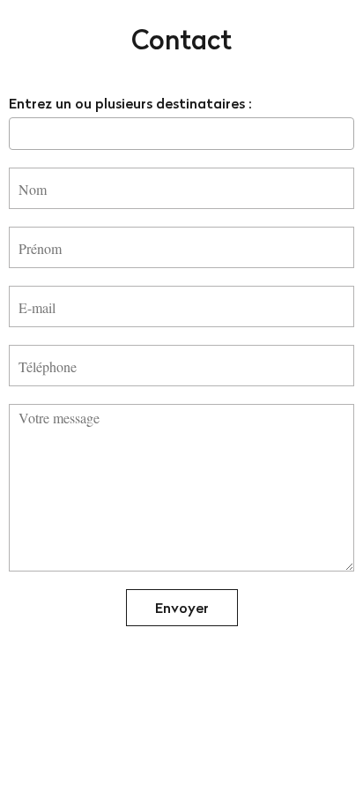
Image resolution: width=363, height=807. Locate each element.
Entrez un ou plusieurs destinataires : (130, 103)
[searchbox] (19, 133)
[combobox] (181, 133)
